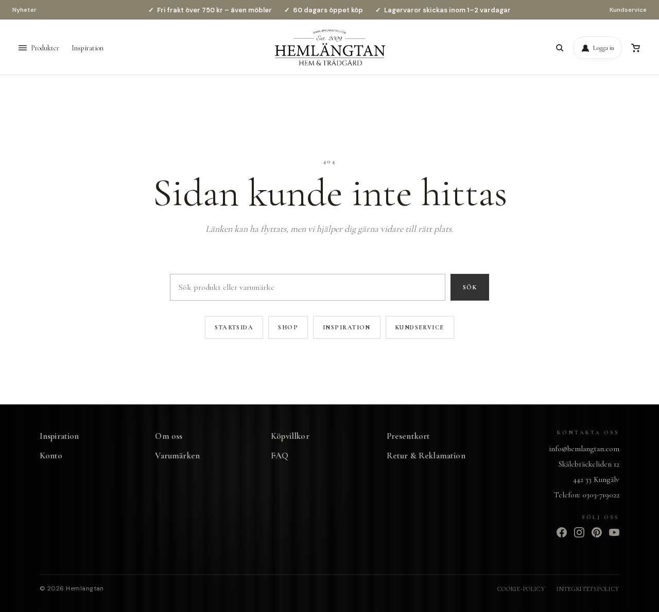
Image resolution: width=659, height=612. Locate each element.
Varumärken (177, 455)
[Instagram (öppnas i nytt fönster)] (579, 532)
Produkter (45, 48)
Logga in (603, 48)
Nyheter (24, 10)
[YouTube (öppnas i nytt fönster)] (614, 532)
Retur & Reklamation (426, 455)
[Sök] (559, 47)
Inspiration (87, 48)
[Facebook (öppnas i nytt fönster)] (562, 532)
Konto (51, 455)
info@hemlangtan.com (584, 448)
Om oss (168, 436)
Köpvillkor (290, 436)
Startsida (234, 327)
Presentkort (408, 436)
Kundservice (628, 10)
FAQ (280, 455)
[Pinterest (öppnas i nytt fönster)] (597, 532)
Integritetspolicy (588, 588)
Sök (470, 287)
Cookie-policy (521, 588)
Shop (288, 327)
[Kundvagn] (635, 47)
